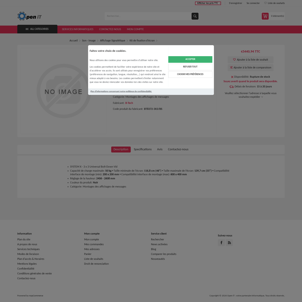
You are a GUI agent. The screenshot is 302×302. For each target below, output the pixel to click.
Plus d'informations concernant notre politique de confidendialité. (121, 91)
